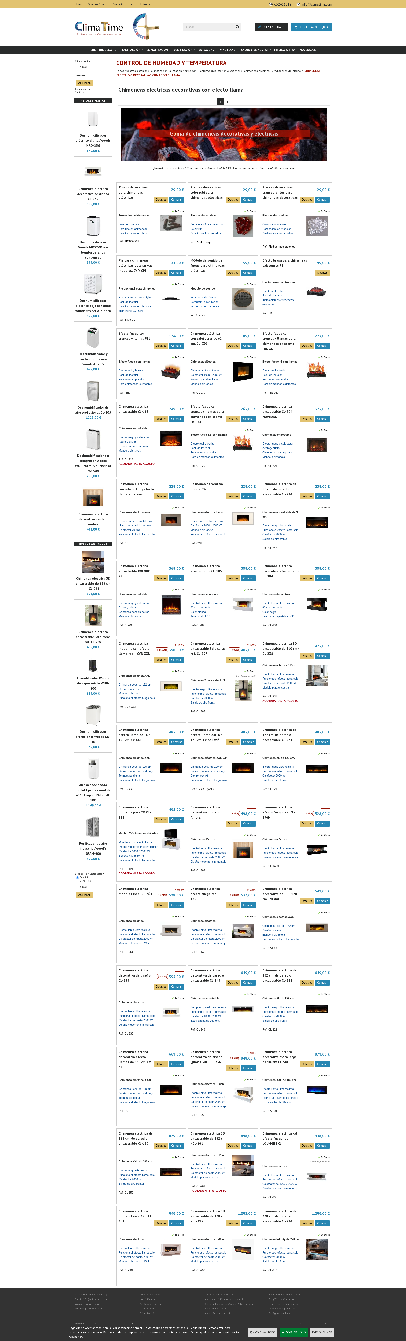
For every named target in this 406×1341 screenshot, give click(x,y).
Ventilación (183, 50)
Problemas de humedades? (220, 1294)
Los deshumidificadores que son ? (223, 1299)
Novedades (308, 50)
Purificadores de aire (151, 1303)
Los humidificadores (215, 1308)
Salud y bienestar (254, 50)
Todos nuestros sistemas (131, 71)
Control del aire (103, 50)
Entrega (145, 4)
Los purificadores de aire (218, 1313)
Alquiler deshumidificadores (285, 1294)
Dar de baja (85, 880)
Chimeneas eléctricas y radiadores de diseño (272, 71)
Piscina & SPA (284, 50)
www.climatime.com (87, 1303)
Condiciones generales (282, 1308)
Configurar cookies (279, 1313)
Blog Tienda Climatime (282, 1299)
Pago (132, 4)
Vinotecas (227, 50)
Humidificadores (149, 1299)
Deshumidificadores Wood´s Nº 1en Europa (228, 1303)
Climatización (157, 50)
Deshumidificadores (151, 1294)
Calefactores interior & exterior (220, 71)
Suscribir (84, 877)
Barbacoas (206, 50)
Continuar (80, 92)
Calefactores (147, 1308)
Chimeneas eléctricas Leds (284, 1303)
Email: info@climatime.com (91, 1299)
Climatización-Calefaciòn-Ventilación (173, 71)
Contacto (118, 4)
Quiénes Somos (98, 4)
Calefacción (131, 50)
